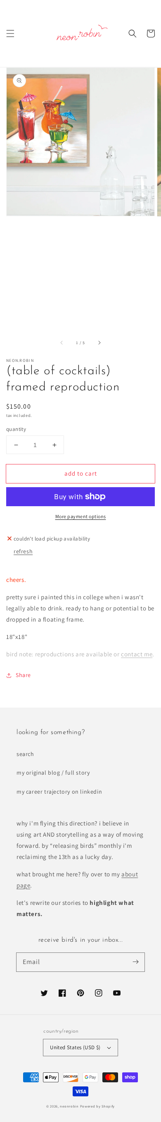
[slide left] (62, 343)
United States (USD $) (75, 1047)
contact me (136, 654)
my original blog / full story (53, 772)
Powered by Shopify (97, 1106)
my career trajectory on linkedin (59, 791)
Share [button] (23, 675)
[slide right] (99, 343)
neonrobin (69, 1106)
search (25, 754)
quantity (16, 429)
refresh (23, 551)
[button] (10, 33)
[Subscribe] (135, 962)
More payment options (80, 516)
